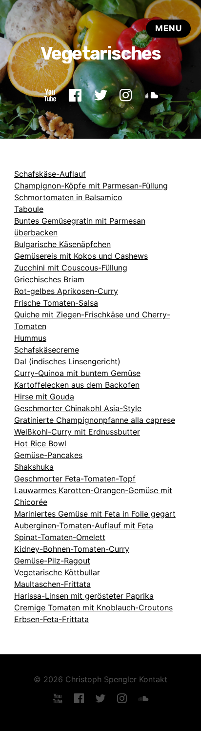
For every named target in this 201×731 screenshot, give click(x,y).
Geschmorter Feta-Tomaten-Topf (75, 478)
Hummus (30, 338)
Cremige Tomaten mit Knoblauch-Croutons (93, 607)
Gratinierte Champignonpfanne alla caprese (94, 420)
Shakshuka (34, 467)
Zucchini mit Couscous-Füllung (70, 267)
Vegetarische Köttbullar (57, 572)
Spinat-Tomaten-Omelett (59, 537)
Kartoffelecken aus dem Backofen (77, 385)
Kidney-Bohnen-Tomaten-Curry (71, 549)
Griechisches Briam (49, 279)
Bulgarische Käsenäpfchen (62, 244)
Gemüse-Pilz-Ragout (52, 560)
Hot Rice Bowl (40, 443)
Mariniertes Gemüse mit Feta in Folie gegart (95, 514)
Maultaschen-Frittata (52, 584)
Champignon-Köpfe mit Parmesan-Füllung (91, 185)
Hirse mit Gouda (44, 396)
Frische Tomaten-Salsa (56, 303)
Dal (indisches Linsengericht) (67, 361)
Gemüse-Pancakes (48, 455)
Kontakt (153, 679)
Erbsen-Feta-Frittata (51, 619)
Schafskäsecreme (46, 350)
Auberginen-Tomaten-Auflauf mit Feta (83, 525)
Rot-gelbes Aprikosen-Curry (66, 291)
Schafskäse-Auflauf (50, 174)
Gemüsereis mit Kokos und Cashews (81, 256)
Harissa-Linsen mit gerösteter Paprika (84, 596)
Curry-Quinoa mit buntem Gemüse (77, 373)
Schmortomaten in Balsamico (68, 197)
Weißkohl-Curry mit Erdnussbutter (77, 432)
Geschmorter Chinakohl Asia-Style (77, 408)
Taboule (28, 209)
